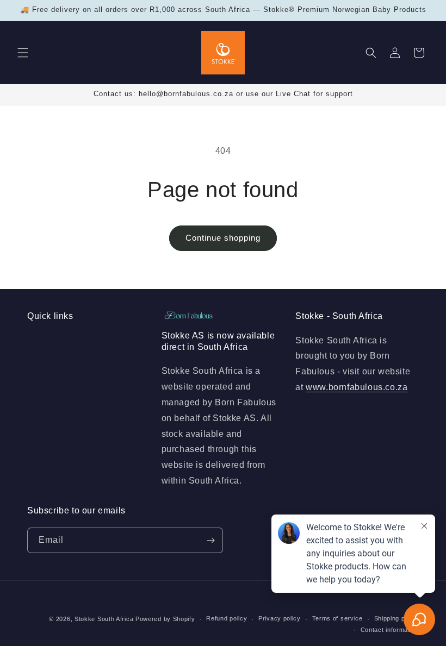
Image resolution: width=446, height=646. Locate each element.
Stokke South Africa (104, 619)
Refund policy (226, 618)
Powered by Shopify (165, 619)
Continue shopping (223, 237)
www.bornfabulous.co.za (356, 387)
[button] (23, 53)
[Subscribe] (210, 540)
